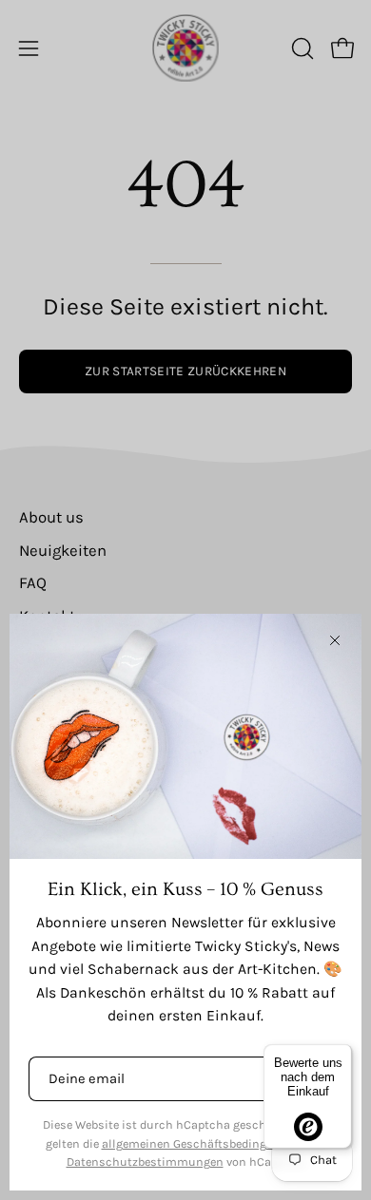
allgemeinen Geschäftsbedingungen (202, 1143)
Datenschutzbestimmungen (145, 1161)
